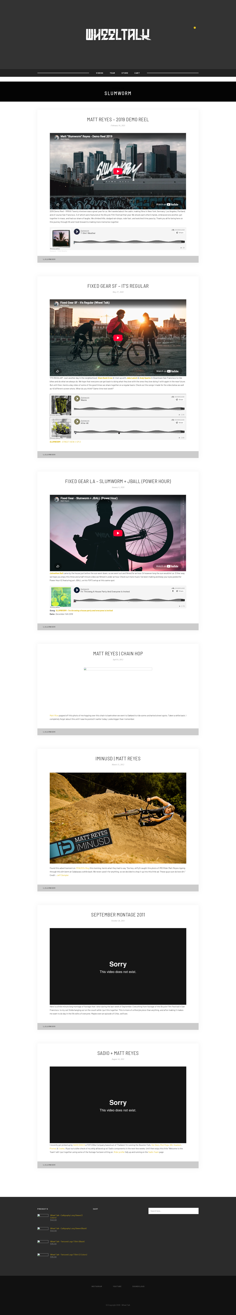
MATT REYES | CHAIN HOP (118, 653)
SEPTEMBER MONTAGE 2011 (118, 914)
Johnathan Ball (56, 573)
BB (171, 1145)
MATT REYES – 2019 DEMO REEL (118, 119)
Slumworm (53, 251)
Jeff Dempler (63, 875)
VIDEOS (99, 73)
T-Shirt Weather (62, 251)
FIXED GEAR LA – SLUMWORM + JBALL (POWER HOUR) (118, 481)
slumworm (50, 259)
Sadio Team (153, 1152)
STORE (125, 73)
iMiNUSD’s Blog (82, 868)
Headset (177, 1145)
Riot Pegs (164, 1145)
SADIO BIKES (79, 1145)
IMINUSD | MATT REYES (118, 758)
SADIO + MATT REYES (118, 1053)
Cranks (61, 1148)
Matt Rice (54, 715)
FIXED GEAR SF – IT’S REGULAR (118, 286)
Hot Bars (155, 1145)
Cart (137, 73)
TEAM (112, 73)
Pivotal (53, 1148)
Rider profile (119, 1152)
